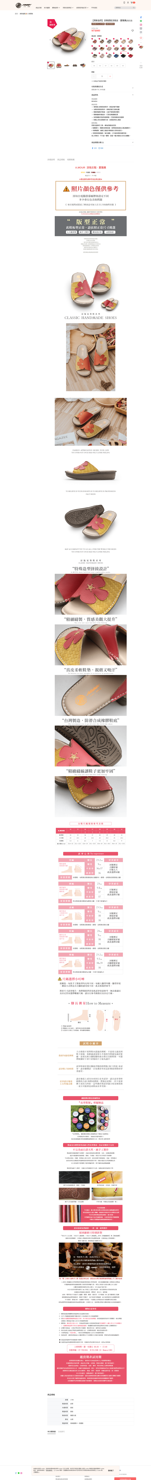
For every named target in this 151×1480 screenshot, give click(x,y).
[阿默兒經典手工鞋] (23, 5)
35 (94, 66)
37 (106, 66)
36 (100, 66)
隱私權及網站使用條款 (62, 1479)
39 (117, 66)
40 (123, 66)
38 (111, 66)
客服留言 (87, 1476)
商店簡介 (58, 1476)
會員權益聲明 (88, 1479)
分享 (95, 148)
